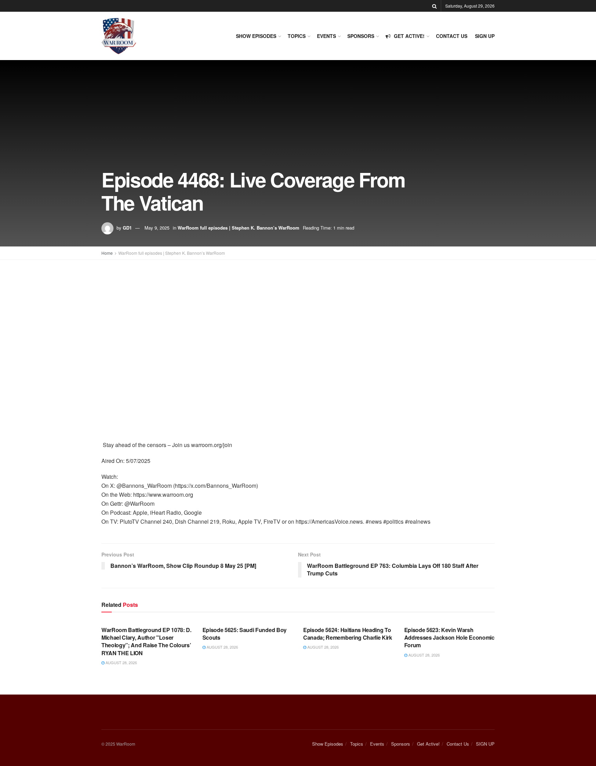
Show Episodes (256, 35)
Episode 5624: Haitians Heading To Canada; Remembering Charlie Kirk (347, 633)
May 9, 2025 (157, 227)
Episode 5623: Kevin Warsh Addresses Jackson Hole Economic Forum (449, 637)
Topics (297, 35)
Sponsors (360, 35)
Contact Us (451, 35)
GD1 (127, 227)
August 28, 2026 (121, 662)
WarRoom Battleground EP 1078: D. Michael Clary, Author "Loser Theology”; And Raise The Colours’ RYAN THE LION (146, 641)
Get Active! (409, 35)
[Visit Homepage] (118, 36)
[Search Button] (434, 6)
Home (107, 253)
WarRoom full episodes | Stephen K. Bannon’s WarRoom (238, 227)
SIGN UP (485, 35)
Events (326, 35)
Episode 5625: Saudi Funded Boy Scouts (244, 633)
